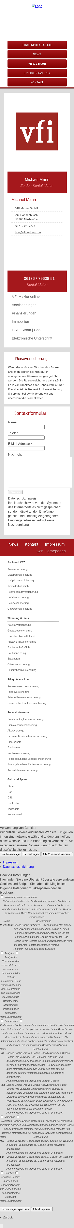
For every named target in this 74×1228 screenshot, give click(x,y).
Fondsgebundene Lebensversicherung (29, 758)
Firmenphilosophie (37, 45)
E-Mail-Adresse (20, 443)
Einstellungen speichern (15, 1209)
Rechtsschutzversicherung (22, 591)
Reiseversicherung (18, 602)
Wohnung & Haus (18, 618)
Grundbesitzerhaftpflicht (21, 636)
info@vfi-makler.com (28, 232)
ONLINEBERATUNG (37, 73)
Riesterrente (14, 741)
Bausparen (13, 658)
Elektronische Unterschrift (32, 338)
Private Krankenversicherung (23, 697)
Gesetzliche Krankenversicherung (26, 703)
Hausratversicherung (19, 624)
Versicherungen (24, 305)
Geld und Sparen (17, 779)
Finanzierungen (24, 313)
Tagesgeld (13, 808)
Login (25, 551)
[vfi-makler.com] (37, 6)
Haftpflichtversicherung (20, 580)
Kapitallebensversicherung (22, 770)
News (13, 544)
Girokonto (13, 803)
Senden (15, 492)
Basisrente (13, 747)
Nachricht (15, 454)
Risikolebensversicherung (22, 725)
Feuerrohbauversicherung (21, 669)
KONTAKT (37, 82)
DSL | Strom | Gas (26, 330)
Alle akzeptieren (42, 1209)
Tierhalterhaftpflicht (18, 586)
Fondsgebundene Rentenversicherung (29, 764)
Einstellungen (31, 854)
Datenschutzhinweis (22, 498)
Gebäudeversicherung (19, 630)
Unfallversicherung (18, 597)
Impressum (55, 544)
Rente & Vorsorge (18, 712)
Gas (9, 792)
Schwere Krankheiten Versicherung (27, 736)
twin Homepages (51, 551)
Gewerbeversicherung (19, 608)
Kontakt (31, 544)
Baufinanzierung (16, 653)
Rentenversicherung (18, 753)
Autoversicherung (17, 569)
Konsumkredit (15, 814)
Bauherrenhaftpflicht (18, 647)
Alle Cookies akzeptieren (57, 854)
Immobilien (20, 322)
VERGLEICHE (37, 63)
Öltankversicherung (18, 664)
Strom (10, 786)
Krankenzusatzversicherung (23, 686)
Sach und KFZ (16, 562)
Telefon (13, 433)
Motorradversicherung (19, 574)
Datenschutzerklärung (18, 866)
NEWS (37, 54)
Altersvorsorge (15, 730)
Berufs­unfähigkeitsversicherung (25, 719)
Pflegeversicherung (18, 691)
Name (12, 422)
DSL (9, 797)
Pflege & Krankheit (18, 679)
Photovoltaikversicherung (21, 641)
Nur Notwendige (11, 854)
